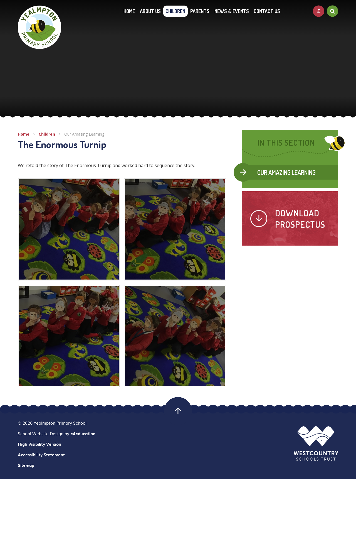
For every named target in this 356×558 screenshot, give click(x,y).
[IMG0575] (175, 229)
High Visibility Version (39, 444)
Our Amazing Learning (84, 134)
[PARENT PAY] (318, 11)
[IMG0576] (69, 229)
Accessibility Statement (41, 455)
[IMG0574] (69, 336)
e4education (82, 433)
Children (47, 134)
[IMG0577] (175, 336)
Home (23, 134)
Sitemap (26, 465)
